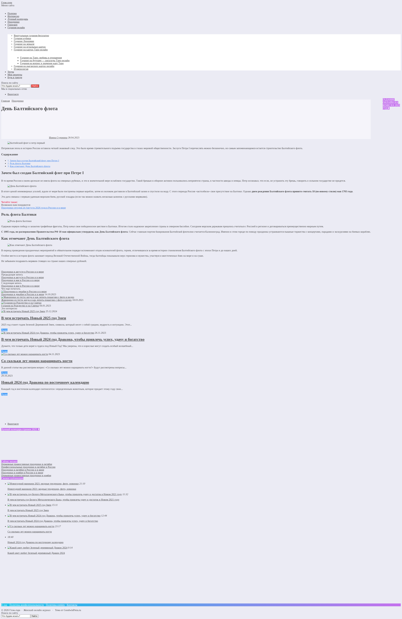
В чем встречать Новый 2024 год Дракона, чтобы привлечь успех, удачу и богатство (72, 339)
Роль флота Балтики (20, 163)
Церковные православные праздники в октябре (26, 464)
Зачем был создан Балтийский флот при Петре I (34, 160)
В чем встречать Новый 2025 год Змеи (33, 318)
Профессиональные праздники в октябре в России (28, 467)
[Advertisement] (95, 579)
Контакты (72, 604)
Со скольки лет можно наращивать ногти (36, 361)
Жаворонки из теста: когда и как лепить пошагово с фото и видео (36, 300)
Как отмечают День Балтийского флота (30, 166)
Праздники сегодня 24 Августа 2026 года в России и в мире (33, 207)
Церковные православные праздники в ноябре (26, 475)
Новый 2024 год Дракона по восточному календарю (45, 382)
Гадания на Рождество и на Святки (20, 305)
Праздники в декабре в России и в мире (22, 294)
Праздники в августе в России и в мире (22, 271)
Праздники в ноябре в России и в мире (22, 472)
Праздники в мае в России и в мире (20, 280)
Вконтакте (13, 94)
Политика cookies (55, 604)
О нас (4, 604)
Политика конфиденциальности (26, 604)
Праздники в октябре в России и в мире (22, 469)
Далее (4, 330)
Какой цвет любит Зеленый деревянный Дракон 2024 (36, 553)
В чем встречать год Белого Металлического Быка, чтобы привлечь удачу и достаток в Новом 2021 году (63, 499)
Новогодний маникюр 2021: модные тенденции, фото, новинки (42, 489)
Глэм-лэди (6, 2)
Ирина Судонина (58, 137)
